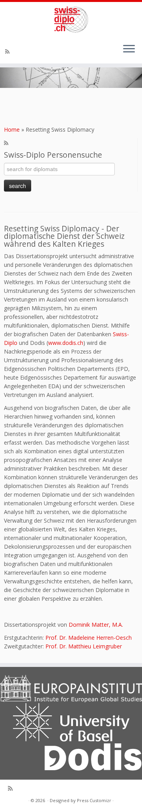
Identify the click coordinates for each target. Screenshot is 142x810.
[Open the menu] (129, 49)
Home (12, 129)
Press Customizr (94, 800)
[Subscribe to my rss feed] (8, 51)
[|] (71, 19)
